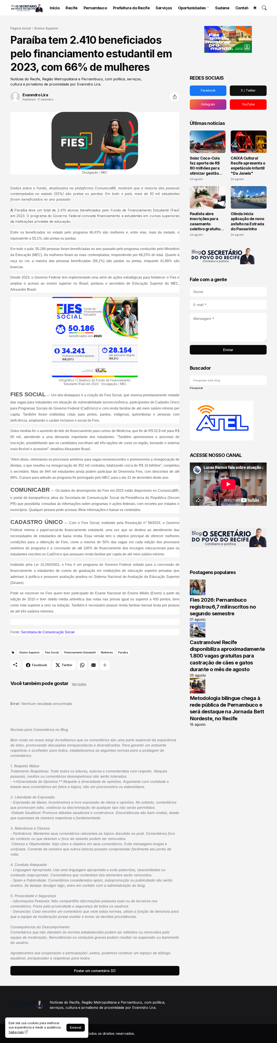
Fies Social (52, 652)
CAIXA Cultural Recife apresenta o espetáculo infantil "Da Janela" (248, 166)
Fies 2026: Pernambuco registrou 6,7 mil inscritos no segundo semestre (223, 606)
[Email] (93, 665)
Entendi (75, 1027)
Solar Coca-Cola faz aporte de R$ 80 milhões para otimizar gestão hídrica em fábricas (207, 166)
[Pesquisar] (262, 7)
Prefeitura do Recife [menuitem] (131, 8)
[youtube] (248, 104)
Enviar (228, 350)
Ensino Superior (46, 28)
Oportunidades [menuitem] (192, 8)
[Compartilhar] (174, 97)
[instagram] (208, 104)
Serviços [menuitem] (164, 8)
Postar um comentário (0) (95, 971)
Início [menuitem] (55, 8)
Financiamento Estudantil (80, 652)
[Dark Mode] (252, 7)
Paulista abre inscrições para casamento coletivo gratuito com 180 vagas (205, 221)
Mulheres (107, 652)
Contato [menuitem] (242, 8)
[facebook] (208, 90)
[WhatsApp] (82, 665)
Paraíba (123, 652)
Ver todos (79, 684)
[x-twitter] (248, 90)
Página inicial (20, 28)
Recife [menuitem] (71, 8)
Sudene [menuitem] (222, 8)
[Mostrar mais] (105, 665)
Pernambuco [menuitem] (95, 8)
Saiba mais (16, 1032)
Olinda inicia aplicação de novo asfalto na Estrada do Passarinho (247, 221)
